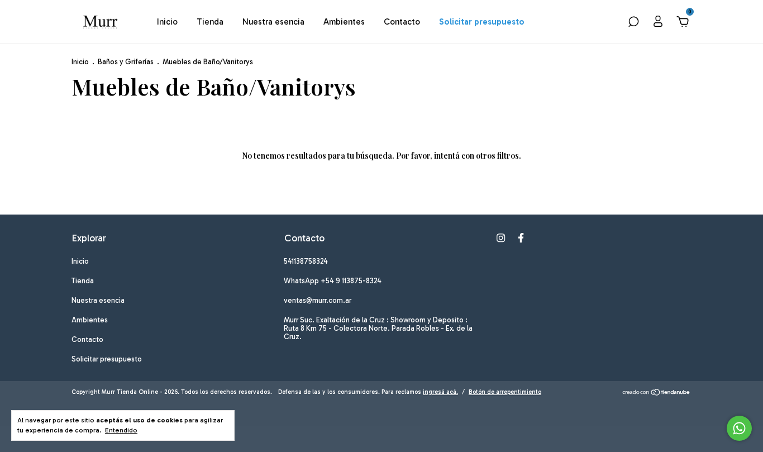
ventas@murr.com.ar (317, 300)
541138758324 (306, 261)
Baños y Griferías (126, 62)
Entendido (121, 430)
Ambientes (344, 22)
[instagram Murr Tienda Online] (501, 237)
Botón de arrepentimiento (505, 392)
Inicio (167, 22)
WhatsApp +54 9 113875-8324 (333, 281)
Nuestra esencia (273, 22)
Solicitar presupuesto (481, 22)
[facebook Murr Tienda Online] (521, 237)
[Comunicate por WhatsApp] (739, 428)
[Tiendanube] (657, 393)
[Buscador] (633, 23)
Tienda (210, 22)
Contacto (402, 22)
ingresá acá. (440, 392)
